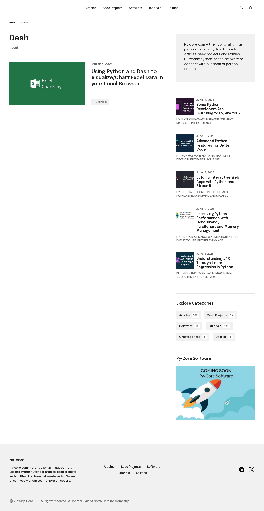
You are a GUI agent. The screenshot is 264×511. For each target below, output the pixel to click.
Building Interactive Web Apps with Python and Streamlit (217, 182)
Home (12, 22)
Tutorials (100, 102)
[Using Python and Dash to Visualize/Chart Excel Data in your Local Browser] (47, 83)
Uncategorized (192, 337)
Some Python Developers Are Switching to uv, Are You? (218, 109)
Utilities (223, 337)
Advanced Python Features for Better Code (213, 145)
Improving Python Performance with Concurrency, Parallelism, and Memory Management (217, 222)
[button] (241, 8)
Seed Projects (220, 315)
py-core (16, 459)
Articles (188, 315)
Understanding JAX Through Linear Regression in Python (214, 263)
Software (188, 326)
